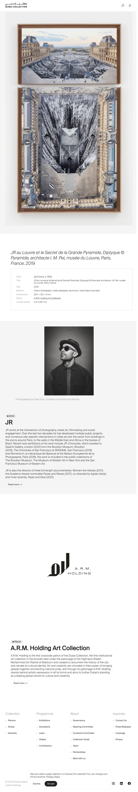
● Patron (17, 641)
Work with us (77, 758)
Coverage (119, 733)
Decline (36, 783)
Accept (50, 783)
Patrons (10, 720)
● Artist (10, 416)
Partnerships (77, 752)
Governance (77, 720)
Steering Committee (81, 726)
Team (74, 745)
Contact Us (120, 720)
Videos (41, 739)
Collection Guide (79, 739)
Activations (43, 726)
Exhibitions (43, 720)
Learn (41, 733)
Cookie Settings (13, 785)
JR (35, 276)
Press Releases (122, 726)
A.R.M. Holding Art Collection (47, 298)
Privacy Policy (53, 776)
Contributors (44, 745)
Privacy (118, 739)
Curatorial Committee (82, 733)
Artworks (11, 733)
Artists (9, 726)
